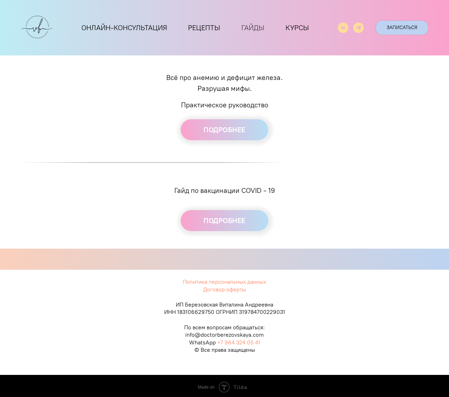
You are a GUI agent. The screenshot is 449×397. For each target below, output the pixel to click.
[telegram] (358, 27)
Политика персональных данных (224, 281)
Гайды (252, 27)
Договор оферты (224, 289)
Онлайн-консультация (124, 27)
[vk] (343, 27)
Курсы (297, 27)
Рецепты (204, 27)
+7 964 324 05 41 (238, 342)
